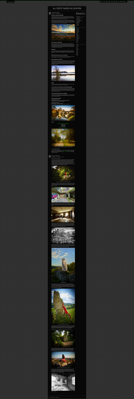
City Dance (77, 23)
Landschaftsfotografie (55, 12)
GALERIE (102, 1)
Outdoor (77, 52)
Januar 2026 (77, 29)
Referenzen (107, 1)
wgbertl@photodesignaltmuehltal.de (63, 127)
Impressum (121, 1)
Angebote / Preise (115, 1)
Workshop (109, 1)
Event (76, 47)
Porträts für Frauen (78, 19)
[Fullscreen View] (126, 1)
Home (100, 1)
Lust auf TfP (77, 24)
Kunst (76, 50)
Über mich (112, 1)
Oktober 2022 (77, 34)
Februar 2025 (77, 30)
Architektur (77, 46)
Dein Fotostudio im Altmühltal (79, 20)
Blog (104, 1)
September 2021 (78, 36)
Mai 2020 (77, 41)
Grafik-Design (77, 25)
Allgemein (77, 45)
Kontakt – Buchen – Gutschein (63, 123)
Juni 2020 (77, 40)
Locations (77, 51)
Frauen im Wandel (78, 18)
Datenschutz (124, 1)
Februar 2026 (77, 28)
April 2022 (77, 35)
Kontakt (118, 1)
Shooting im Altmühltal (55, 155)
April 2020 (77, 42)
